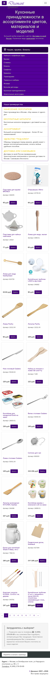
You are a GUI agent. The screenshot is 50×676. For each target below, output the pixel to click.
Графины (7, 70)
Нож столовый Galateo (12, 369)
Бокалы (7, 66)
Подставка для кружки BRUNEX (11, 190)
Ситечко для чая (34, 453)
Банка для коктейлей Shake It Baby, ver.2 (11, 548)
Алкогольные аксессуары (14, 94)
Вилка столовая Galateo (37, 413)
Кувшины (7, 73)
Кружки (6, 59)
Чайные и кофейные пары (14, 55)
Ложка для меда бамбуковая (9, 275)
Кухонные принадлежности (14, 91)
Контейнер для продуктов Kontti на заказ (10, 415)
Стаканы (7, 62)
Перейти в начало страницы (14, 655)
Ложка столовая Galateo (12, 458)
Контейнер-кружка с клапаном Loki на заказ (37, 504)
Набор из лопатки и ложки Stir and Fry (35, 369)
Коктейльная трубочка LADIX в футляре (37, 280)
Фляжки (7, 84)
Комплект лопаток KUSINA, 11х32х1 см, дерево (11, 594)
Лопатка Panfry (34, 324)
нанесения (30, 38)
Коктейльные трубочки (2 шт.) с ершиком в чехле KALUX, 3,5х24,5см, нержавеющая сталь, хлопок (37, 597)
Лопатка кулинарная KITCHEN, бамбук (11, 504)
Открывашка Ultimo (35, 190)
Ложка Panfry (8, 324)
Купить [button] (13, 203)
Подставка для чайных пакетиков (12, 235)
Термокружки (9, 77)
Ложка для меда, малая (37, 234)
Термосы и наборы (11, 80)
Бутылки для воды (11, 87)
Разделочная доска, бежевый (36, 543)
